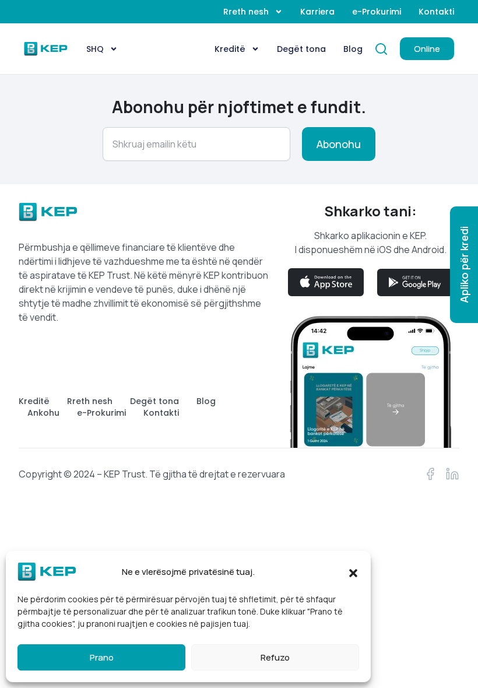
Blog (353, 49)
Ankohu (43, 413)
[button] (353, 572)
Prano (102, 657)
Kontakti (436, 12)
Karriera (317, 12)
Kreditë (230, 49)
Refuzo (275, 657)
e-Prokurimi (376, 12)
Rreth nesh (246, 12)
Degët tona (301, 49)
